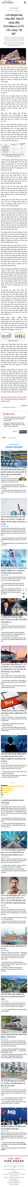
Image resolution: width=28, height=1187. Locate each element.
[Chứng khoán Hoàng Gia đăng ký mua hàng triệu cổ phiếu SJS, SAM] (14, 700)
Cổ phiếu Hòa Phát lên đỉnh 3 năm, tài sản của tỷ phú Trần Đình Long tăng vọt (14, 619)
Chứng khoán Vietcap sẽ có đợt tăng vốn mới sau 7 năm (14, 544)
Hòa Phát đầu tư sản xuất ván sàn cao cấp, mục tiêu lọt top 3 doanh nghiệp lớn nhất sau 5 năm (13, 492)
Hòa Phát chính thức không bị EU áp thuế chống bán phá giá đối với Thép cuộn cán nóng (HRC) (14, 471)
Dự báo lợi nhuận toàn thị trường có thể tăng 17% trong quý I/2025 (14, 918)
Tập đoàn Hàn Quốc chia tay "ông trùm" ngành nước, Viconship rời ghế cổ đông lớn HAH (12, 585)
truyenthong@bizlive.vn (16, 1182)
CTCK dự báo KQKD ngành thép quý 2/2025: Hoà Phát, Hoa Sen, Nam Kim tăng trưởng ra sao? (13, 852)
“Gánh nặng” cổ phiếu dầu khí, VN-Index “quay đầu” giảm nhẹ (12, 724)
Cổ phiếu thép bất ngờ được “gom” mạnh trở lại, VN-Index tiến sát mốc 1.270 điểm (13, 866)
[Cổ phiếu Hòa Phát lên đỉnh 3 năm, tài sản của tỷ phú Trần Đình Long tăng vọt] (14, 607)
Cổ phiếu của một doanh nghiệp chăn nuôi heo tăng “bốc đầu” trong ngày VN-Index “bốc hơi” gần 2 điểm (13, 825)
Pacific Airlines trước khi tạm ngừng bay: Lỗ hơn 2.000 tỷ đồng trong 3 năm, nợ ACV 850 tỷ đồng (13, 682)
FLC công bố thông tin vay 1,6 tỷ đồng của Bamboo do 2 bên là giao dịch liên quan (13, 1098)
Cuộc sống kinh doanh (14, 1161)
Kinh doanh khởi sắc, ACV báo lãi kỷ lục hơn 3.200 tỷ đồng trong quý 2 (13, 686)
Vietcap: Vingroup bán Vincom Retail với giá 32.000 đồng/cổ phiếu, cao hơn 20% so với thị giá (13, 539)
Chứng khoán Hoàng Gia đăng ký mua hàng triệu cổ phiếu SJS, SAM (14, 711)
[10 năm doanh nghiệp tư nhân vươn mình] (14, 790)
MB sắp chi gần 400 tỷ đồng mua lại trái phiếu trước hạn (13, 1127)
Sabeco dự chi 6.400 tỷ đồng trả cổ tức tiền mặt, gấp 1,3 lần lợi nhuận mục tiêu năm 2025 (13, 922)
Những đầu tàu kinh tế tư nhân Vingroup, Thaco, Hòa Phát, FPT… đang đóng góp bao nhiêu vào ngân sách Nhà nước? (13, 634)
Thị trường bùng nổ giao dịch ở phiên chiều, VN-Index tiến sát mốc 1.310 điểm (13, 1102)
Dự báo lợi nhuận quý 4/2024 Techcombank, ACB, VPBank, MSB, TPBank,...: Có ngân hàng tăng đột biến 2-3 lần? (13, 1050)
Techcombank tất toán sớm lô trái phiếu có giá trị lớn (14, 1035)
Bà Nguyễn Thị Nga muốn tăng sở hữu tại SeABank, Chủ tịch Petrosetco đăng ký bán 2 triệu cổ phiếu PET (14, 424)
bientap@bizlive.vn (15, 1172)
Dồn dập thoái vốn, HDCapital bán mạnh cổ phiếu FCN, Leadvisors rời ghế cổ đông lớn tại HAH (14, 570)
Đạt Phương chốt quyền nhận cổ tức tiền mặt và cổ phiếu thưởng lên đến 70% (14, 776)
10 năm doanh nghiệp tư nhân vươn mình (12, 801)
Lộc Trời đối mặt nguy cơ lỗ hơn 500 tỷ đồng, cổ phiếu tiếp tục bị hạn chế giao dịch (13, 1083)
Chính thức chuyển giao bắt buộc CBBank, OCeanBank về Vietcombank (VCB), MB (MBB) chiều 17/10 (13, 1144)
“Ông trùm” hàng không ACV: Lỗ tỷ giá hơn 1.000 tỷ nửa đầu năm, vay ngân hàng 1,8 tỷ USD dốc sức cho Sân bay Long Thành (13, 668)
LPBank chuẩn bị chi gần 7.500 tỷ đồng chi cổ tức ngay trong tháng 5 (14, 772)
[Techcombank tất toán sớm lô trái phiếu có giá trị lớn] (14, 1024)
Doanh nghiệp (14, 8)
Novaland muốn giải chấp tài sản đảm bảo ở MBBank (13, 1148)
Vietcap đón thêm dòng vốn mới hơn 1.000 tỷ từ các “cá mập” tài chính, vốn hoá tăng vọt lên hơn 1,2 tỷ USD (14, 520)
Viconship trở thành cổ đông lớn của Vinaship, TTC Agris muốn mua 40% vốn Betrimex (12, 969)
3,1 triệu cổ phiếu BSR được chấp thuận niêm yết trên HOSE (14, 1010)
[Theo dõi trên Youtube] (23, 593)
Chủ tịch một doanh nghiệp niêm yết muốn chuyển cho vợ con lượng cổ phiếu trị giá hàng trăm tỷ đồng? (13, 729)
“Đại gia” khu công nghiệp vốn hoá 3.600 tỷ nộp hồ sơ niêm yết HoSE (13, 996)
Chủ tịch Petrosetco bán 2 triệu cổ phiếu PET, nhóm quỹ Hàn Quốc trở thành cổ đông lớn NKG (14, 399)
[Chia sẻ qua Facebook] (23, 590)
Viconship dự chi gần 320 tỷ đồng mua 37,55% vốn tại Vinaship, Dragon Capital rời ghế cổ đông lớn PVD (14, 964)
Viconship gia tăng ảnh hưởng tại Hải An (13, 947)
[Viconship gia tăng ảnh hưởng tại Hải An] (14, 936)
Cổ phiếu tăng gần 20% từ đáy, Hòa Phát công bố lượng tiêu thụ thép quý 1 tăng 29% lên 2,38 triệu (14, 486)
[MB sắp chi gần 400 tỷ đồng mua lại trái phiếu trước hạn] (14, 1116)
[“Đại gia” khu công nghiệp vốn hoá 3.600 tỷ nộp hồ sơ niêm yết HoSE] (14, 984)
